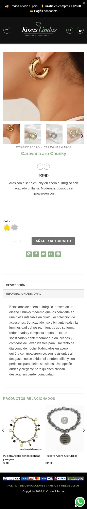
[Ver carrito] (80, 30)
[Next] (77, 86)
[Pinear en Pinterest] (58, 254)
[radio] (7, 228)
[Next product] (40, 167)
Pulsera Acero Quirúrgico (61, 455)
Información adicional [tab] (23, 293)
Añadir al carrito (53, 241)
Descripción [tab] (15, 285)
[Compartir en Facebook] (36, 254)
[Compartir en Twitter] (43, 254)
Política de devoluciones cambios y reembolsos (43, 485)
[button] (6, 30)
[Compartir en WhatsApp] (28, 254)
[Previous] (9, 86)
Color (6, 221)
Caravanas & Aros (57, 147)
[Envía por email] (51, 254)
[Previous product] (47, 167)
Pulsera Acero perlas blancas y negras (21, 457)
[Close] (84, 3)
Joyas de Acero (28, 147)
